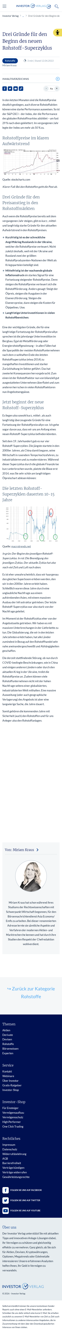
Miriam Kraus (9, 65)
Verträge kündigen (13, 1167)
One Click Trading (12, 1126)
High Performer (11, 1122)
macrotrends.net (21, 546)
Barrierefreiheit (11, 1163)
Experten (7, 1053)
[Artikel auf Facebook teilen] (4, 88)
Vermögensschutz (12, 1117)
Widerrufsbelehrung (14, 1154)
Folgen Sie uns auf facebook (26, 1190)
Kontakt (7, 1071)
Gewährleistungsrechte (16, 1177)
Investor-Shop (10, 1090)
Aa (51, 88)
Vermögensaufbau (13, 1112)
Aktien (6, 1030)
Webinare (8, 1076)
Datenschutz (9, 1149)
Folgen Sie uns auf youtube (25, 1210)
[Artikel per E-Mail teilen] (15, 88)
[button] (57, 32)
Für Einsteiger (10, 1108)
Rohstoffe (8, 1044)
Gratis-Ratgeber (12, 1085)
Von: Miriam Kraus (19, 850)
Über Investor (10, 1080)
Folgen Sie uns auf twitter (25, 1200)
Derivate (7, 1035)
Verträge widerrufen (14, 1172)
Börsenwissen (10, 1048)
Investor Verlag (10, 15)
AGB (5, 1158)
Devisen (7, 1039)
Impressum (8, 1144)
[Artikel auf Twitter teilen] (10, 88)
